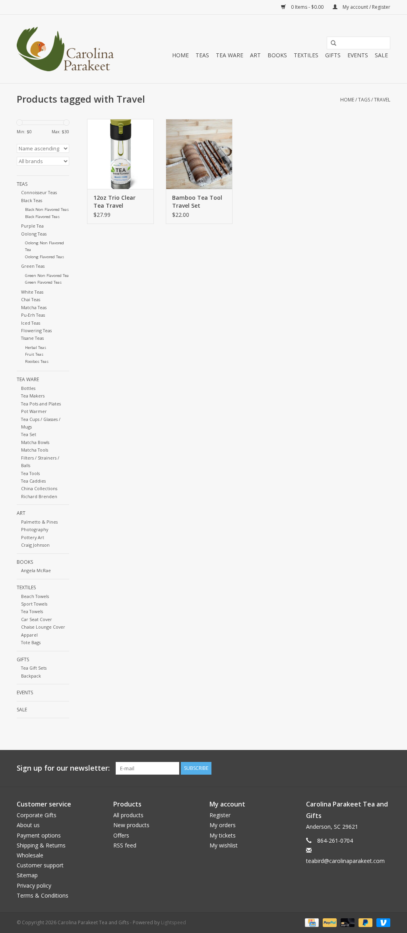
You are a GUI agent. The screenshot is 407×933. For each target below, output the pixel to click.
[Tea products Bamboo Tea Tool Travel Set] (199, 154)
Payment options (39, 835)
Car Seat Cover (36, 619)
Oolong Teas (34, 234)
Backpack (31, 676)
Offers (121, 835)
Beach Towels (35, 596)
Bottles (28, 388)
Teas (202, 55)
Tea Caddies (33, 481)
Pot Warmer (34, 411)
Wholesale (30, 855)
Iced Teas (30, 323)
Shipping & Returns (41, 845)
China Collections (39, 488)
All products (128, 815)
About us (28, 825)
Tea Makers (33, 396)
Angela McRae (36, 570)
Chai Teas (30, 299)
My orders (222, 825)
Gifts (333, 55)
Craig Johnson (35, 545)
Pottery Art (32, 537)
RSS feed (124, 845)
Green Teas (33, 266)
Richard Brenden (39, 496)
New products (131, 825)
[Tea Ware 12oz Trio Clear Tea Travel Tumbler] (120, 154)
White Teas (32, 292)
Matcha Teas (34, 307)
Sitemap (27, 875)
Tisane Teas (32, 338)
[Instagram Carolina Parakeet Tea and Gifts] (384, 768)
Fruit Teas (34, 354)
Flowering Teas (36, 330)
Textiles (306, 55)
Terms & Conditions (42, 895)
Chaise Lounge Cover (43, 627)
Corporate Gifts (36, 815)
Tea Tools (30, 473)
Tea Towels (32, 611)
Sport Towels (34, 604)
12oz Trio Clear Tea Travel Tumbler (114, 202)
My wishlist (223, 845)
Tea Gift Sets (34, 668)
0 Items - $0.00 (307, 7)
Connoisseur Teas (39, 192)
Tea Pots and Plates (41, 404)
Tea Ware (229, 55)
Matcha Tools (34, 450)
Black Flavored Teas (42, 216)
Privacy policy (34, 885)
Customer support (40, 865)
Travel (382, 99)
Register (220, 815)
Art (255, 55)
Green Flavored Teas (43, 282)
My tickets (222, 835)
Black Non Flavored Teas (47, 209)
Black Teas (31, 200)
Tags (364, 99)
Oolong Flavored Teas (44, 256)
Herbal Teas (35, 347)
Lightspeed (173, 922)
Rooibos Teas (36, 361)
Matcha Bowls (35, 442)
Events (357, 55)
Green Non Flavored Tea (47, 275)
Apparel (29, 635)
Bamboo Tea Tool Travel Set (197, 201)
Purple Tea (32, 226)
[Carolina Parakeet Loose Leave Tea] (65, 49)
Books (277, 55)
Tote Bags (31, 642)
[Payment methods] (311, 922)
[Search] (331, 43)
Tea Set (28, 434)
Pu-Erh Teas (33, 315)
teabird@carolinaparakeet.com (345, 861)
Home (180, 55)
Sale (381, 55)
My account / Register (365, 7)
